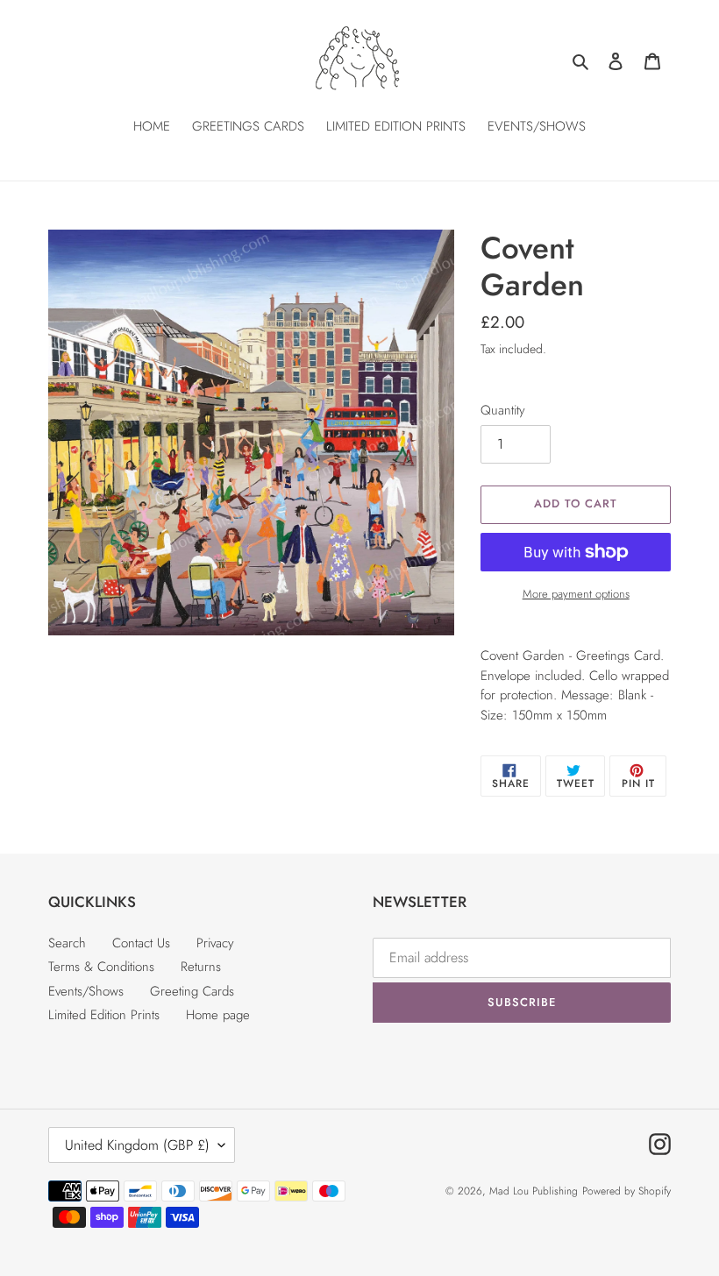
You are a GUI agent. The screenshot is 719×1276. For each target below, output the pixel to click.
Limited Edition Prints (104, 1014)
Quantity (503, 410)
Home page (218, 1014)
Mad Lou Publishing (533, 1191)
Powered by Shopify (626, 1191)
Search (67, 943)
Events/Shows (86, 991)
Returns (201, 966)
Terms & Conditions (101, 966)
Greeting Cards (192, 991)
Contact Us (141, 943)
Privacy (215, 943)
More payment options (576, 593)
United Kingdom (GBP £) (137, 1145)
